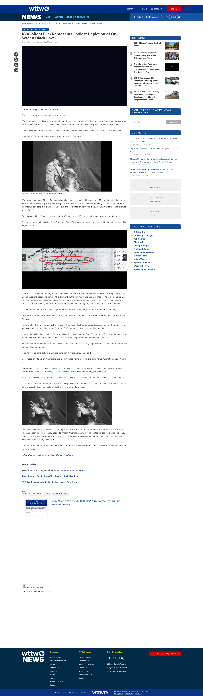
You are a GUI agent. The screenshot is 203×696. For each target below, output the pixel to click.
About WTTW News (86, 664)
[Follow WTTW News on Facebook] (163, 17)
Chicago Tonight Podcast (116, 664)
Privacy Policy (118, 694)
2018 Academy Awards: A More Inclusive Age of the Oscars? (50, 482)
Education (63, 23)
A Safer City (139, 232)
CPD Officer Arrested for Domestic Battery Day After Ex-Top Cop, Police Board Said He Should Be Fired (147, 82)
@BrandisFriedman (64, 454)
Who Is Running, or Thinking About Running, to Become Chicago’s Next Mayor (145, 55)
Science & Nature (88, 23)
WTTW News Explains (145, 269)
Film (24, 494)
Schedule (57, 693)
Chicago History (35, 494)
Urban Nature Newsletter (116, 671)
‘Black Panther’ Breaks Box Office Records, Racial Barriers (50, 476)
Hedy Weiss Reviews (144, 252)
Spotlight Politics (142, 262)
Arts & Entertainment (29, 23)
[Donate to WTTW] (100, 692)
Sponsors (82, 678)
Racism (47, 494)
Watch (59, 17)
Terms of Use (129, 694)
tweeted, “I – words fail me (57, 371)
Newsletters (153, 17)
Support (83, 693)
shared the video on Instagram (54, 377)
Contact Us (83, 667)
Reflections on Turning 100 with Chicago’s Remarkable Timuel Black (54, 470)
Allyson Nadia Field (60, 494)
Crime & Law (52, 23)
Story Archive (75, 17)
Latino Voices (140, 259)
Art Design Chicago (143, 235)
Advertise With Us (85, 674)
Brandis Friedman (29, 42)
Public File (138, 694)
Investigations (140, 255)
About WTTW (73, 693)
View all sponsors (155, 187)
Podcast (140, 17)
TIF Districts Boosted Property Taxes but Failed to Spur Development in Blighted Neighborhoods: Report (146, 95)
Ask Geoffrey (140, 238)
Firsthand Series (141, 248)
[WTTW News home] (31, 17)
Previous (24, 257)
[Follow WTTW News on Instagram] (173, 17)
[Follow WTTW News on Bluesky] (179, 17)
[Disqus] (74, 551)
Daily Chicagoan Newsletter (117, 668)
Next (125, 257)
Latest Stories (55, 657)
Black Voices (140, 242)
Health (70, 23)
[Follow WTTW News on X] (168, 17)
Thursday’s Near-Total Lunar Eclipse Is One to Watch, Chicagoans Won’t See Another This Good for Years (147, 68)
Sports (99, 23)
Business (42, 23)
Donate (174, 8)
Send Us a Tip (84, 671)
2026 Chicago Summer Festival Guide (147, 44)
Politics (77, 23)
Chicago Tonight (141, 245)
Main (48, 17)
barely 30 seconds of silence (45, 109)
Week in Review (141, 265)
